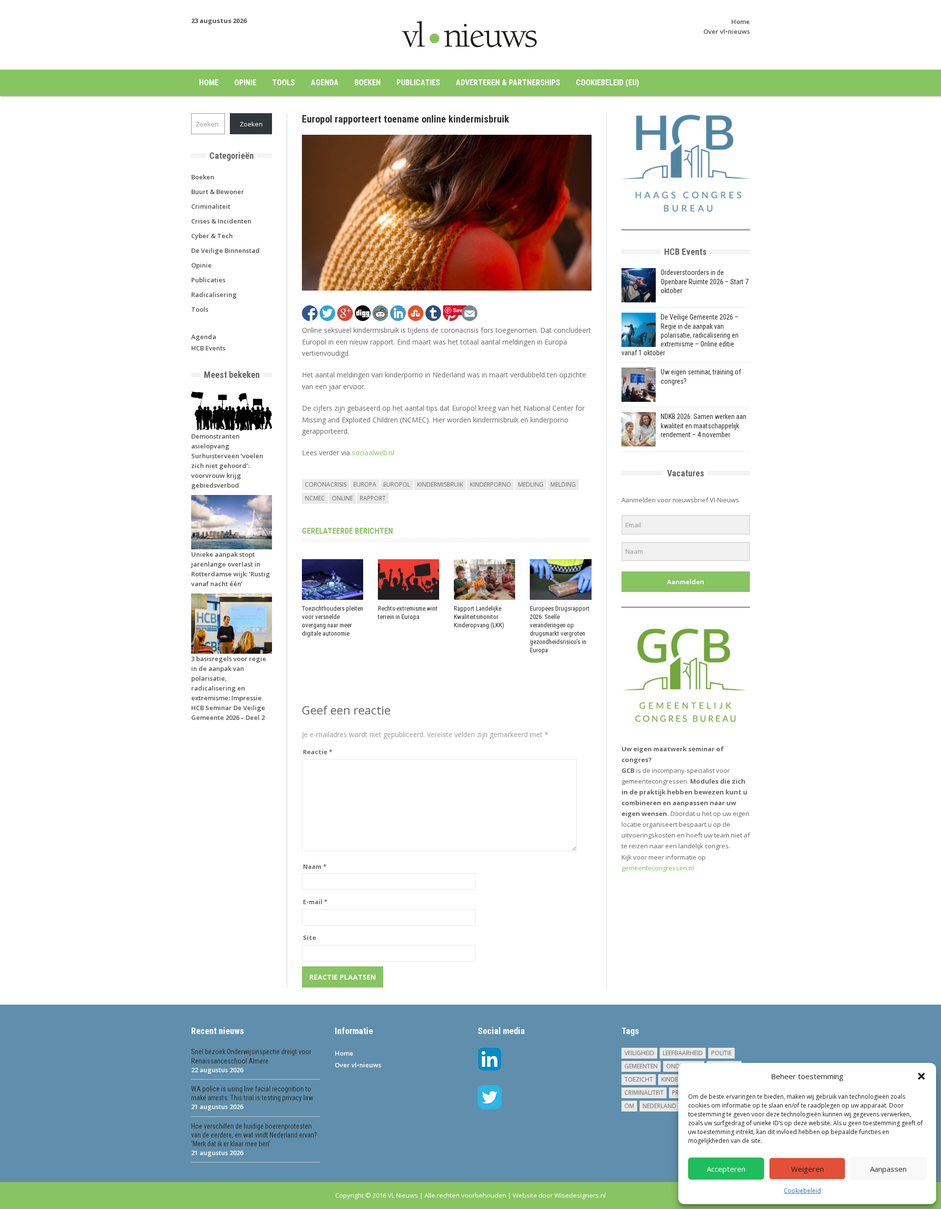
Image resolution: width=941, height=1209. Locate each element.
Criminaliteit (210, 206)
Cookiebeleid (802, 1190)
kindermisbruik (440, 484)
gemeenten (641, 1066)
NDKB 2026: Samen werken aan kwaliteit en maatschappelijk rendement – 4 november (703, 425)
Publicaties (418, 82)
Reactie (317, 751)
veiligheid (639, 1053)
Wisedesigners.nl (580, 1195)
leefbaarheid (683, 1053)
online (342, 498)
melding (563, 484)
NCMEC (315, 498)
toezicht (638, 1079)
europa (364, 484)
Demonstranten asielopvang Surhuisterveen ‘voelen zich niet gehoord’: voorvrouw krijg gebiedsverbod (227, 461)
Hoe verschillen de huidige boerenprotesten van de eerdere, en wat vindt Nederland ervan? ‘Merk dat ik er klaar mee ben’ (254, 1135)
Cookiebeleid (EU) (607, 82)
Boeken (367, 82)
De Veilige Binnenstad (225, 250)
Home (740, 21)
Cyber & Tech (212, 235)
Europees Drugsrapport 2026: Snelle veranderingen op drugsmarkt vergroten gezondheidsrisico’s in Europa (560, 629)
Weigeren (807, 1169)
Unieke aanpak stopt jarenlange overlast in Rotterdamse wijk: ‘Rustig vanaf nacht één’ (230, 569)
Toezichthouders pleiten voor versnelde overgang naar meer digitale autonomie (332, 621)
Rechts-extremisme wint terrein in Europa (408, 612)
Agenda (325, 82)
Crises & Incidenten (221, 221)
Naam (314, 866)
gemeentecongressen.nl (657, 868)
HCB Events (208, 348)
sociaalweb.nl (373, 452)
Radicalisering (214, 294)
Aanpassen (888, 1169)
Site (309, 937)
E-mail (315, 901)
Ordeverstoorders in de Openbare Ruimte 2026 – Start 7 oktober (704, 281)
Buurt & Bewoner (217, 191)
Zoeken (251, 124)
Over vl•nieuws (726, 31)
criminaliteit (644, 1092)
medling (531, 484)
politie (721, 1053)
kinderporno (490, 484)
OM (629, 1106)
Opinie (245, 82)
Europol (396, 484)
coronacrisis (326, 484)
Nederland (659, 1106)
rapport (373, 498)
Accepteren (726, 1169)
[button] (921, 1076)
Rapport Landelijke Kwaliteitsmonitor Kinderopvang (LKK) (479, 617)
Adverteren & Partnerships (508, 82)
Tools (283, 82)
